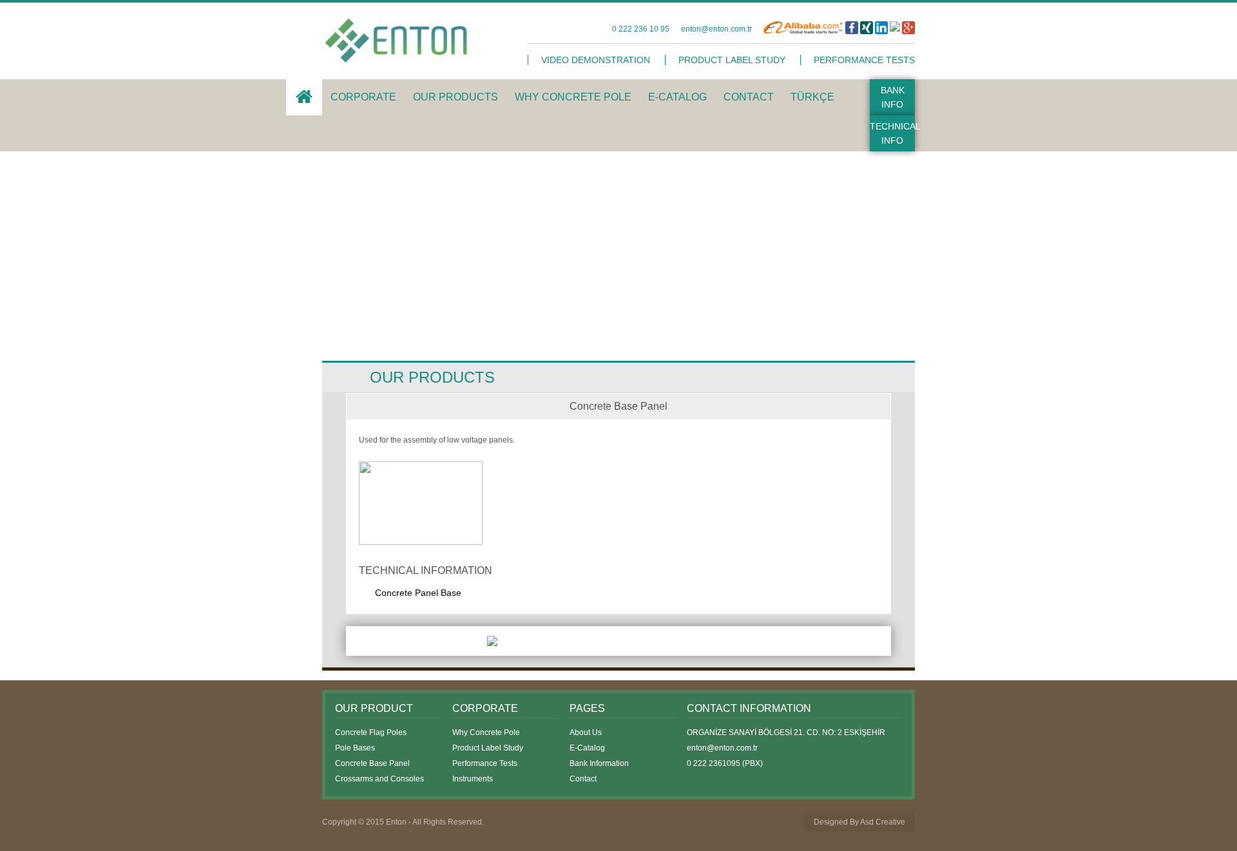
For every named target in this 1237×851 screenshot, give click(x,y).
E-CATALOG (677, 96)
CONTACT (749, 96)
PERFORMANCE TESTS (864, 60)
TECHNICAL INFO (892, 133)
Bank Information (599, 763)
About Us (586, 732)
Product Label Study (487, 747)
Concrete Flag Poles (371, 732)
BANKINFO (893, 97)
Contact (583, 778)
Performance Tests (484, 763)
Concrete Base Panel (372, 763)
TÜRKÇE (812, 96)
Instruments (472, 778)
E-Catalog (587, 747)
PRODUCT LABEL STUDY (731, 60)
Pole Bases (355, 747)
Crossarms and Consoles (379, 778)
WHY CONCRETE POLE (573, 96)
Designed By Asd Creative (859, 822)
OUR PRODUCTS (455, 96)
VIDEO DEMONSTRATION (595, 60)
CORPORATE (363, 96)
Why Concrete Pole (486, 732)
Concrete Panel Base (418, 593)
